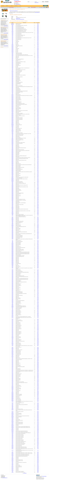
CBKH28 (12, 165)
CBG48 (12, 78)
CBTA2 (12, 391)
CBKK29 (12, 198)
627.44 (38, 173)
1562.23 (38, 33)
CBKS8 (12, 211)
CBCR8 (12, 54)
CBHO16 (12, 97)
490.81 (38, 166)
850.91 (38, 332)
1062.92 (38, 376)
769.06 (38, 112)
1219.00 (38, 26)
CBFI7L (12, 70)
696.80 (38, 111)
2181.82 (38, 353)
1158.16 (38, 359)
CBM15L (12, 218)
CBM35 (12, 233)
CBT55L (12, 353)
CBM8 (12, 241)
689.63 (38, 270)
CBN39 (12, 277)
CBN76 (12, 294)
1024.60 (38, 385)
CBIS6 (12, 135)
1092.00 (38, 48)
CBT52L (12, 350)
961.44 (38, 300)
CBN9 (12, 303)
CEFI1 (12, 471)
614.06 (38, 278)
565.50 (38, 247)
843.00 (38, 190)
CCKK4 (12, 404)
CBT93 (12, 383)
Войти (43, 1)
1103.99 (38, 219)
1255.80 (38, 80)
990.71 (38, 134)
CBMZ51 (12, 264)
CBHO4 (12, 112)
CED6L (12, 434)
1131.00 (38, 46)
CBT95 (12, 385)
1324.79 (38, 181)
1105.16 (38, 218)
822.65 (38, 257)
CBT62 (12, 360)
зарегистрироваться (37, 12)
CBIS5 (12, 134)
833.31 (38, 382)
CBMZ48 (12, 262)
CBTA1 (12, 390)
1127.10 (38, 418)
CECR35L (12, 426)
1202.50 (38, 78)
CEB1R (12, 406)
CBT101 (12, 316)
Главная (2, 5)
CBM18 (12, 220)
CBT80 (12, 374)
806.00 (38, 352)
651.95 (38, 150)
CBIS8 (12, 136)
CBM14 (12, 217)
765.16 (38, 214)
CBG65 (12, 86)
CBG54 (12, 80)
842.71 (38, 23)
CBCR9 (12, 55)
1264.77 (38, 399)
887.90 (38, 463)
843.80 (38, 118)
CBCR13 (12, 46)
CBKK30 (12, 199)
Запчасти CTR (15, 10)
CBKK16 (12, 189)
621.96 (38, 119)
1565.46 (38, 366)
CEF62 (12, 462)
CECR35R (12, 427)
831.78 (38, 351)
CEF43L (12, 454)
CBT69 (12, 366)
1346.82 (38, 470)
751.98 (38, 95)
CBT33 (12, 332)
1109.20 (38, 462)
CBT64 (12, 362)
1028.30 (38, 419)
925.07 (38, 361)
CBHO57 (12, 126)
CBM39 (12, 236)
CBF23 (12, 56)
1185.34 (38, 401)
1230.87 (38, 73)
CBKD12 (12, 140)
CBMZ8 (12, 265)
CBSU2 (12, 311)
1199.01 (38, 454)
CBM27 (12, 228)
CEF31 (12, 443)
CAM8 (12, 30)
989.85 (38, 72)
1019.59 (38, 302)
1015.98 (38, 339)
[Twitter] (44, 7)
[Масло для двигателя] (3, 16)
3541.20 (38, 404)
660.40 (38, 65)
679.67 (38, 279)
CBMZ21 (12, 246)
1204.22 (38, 128)
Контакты (16, 5)
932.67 (38, 390)
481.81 (38, 96)
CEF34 (12, 444)
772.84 (38, 140)
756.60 (38, 117)
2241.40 (38, 374)
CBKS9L (12, 212)
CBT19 (12, 324)
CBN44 (12, 278)
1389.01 (38, 30)
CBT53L (12, 352)
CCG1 (12, 403)
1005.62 (38, 197)
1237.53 (38, 443)
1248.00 (38, 391)
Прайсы (7, 5)
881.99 (38, 453)
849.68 (38, 444)
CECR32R (12, 425)
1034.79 (38, 55)
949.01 (38, 235)
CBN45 (12, 279)
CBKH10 (12, 149)
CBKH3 (12, 166)
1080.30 (38, 93)
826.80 (38, 89)
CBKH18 (12, 156)
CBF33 (12, 63)
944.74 (38, 191)
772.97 (38, 330)
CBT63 (12, 361)
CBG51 (12, 79)
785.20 (38, 164)
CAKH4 (12, 26)
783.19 (38, 321)
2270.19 (38, 39)
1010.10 (38, 412)
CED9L (12, 436)
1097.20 (38, 461)
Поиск (29, 7)
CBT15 (12, 322)
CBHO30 (12, 103)
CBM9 (12, 242)
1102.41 (38, 152)
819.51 (38, 234)
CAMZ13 (12, 31)
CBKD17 (12, 144)
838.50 (38, 40)
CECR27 (12, 420)
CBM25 (12, 227)
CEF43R (12, 455)
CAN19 (12, 32)
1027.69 (38, 57)
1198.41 (38, 455)
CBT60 (12, 358)
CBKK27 (12, 196)
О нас (20, 5)
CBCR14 (12, 47)
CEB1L (12, 405)
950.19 (38, 85)
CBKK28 (12, 197)
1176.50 (38, 126)
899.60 (38, 264)
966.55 (38, 109)
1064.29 (38, 258)
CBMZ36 (12, 254)
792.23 (38, 196)
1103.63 (38, 240)
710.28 (38, 125)
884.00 (38, 54)
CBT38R (12, 337)
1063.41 (38, 188)
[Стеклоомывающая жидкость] (3, 14)
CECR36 (12, 428)
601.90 (38, 165)
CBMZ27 (12, 250)
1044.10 (38, 62)
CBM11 (12, 214)
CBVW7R (12, 400)
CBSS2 (12, 310)
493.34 (38, 350)
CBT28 (12, 329)
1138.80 (38, 70)
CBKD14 (12, 142)
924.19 (38, 255)
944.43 (38, 167)
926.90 (38, 81)
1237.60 (38, 315)
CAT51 (12, 38)
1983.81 (38, 212)
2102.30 (38, 38)
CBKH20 (12, 158)
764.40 (38, 220)
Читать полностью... (6, 39)
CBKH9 (12, 183)
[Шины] (6, 16)
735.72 (38, 301)
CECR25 (12, 419)
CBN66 (12, 286)
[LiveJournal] (47, 7)
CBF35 (12, 65)
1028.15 (38, 87)
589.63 (38, 435)
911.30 (38, 47)
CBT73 (12, 368)
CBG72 (12, 89)
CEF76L (12, 469)
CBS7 (12, 308)
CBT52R (12, 351)
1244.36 (38, 262)
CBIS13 (12, 128)
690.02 (38, 322)
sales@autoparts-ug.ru (18, 4)
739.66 (38, 172)
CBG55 (12, 81)
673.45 (38, 295)
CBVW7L (12, 399)
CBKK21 (12, 191)
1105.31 (38, 246)
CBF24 (12, 57)
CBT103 (12, 317)
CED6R (12, 435)
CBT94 (12, 384)
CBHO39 (12, 111)
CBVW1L (12, 392)
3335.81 (38, 226)
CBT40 (12, 339)
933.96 (38, 317)
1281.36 (38, 225)
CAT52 (12, 39)
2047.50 (38, 442)
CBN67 (12, 287)
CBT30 (12, 331)
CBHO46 (12, 117)
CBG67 (12, 87)
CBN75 (12, 293)
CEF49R (12, 460)
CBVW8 (12, 401)
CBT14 (12, 321)
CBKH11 (12, 150)
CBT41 (12, 340)
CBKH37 (12, 172)
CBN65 (12, 285)
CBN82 (12, 301)
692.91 (38, 294)
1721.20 (38, 403)
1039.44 (38, 205)
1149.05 (38, 287)
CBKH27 (12, 164)
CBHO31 (12, 104)
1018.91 (38, 384)
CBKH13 (12, 152)
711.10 (38, 323)
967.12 (38, 433)
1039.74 (38, 156)
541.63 (38, 436)
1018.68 (38, 393)
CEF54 (12, 461)
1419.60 (38, 256)
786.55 (38, 233)
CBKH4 (12, 175)
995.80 (38, 42)
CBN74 (12, 292)
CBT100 (12, 315)
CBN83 (12, 302)
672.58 (38, 189)
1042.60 (38, 375)
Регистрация (46, 1)
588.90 (38, 471)
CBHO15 (12, 96)
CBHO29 (12, 102)
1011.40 (38, 417)
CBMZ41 (12, 256)
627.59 (38, 309)
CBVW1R (12, 393)
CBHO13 (12, 94)
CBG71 (12, 88)
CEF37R (12, 450)
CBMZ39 (12, 255)
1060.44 (38, 79)
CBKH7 (12, 182)
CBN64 (12, 284)
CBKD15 (12, 143)
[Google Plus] (48, 7)
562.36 (38, 175)
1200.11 (38, 64)
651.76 (38, 103)
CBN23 (12, 269)
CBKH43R (12, 180)
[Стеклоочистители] (6, 14)
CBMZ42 (12, 257)
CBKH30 (12, 167)
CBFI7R (12, 71)
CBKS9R (12, 213)
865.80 (38, 236)
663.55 (38, 307)
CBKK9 (12, 204)
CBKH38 (12, 173)
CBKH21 (12, 159)
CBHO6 (12, 127)
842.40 (38, 94)
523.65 (38, 311)
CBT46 (12, 345)
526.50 (38, 159)
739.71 (38, 97)
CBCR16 (12, 48)
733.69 (38, 101)
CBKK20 (12, 190)
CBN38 (12, 276)
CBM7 (12, 240)
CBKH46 (12, 181)
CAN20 (12, 33)
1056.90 (38, 254)
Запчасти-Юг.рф (6, 1)
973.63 (38, 316)
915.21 (38, 63)
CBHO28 (12, 101)
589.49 (38, 434)
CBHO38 (12, 110)
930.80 (38, 133)
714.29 (38, 24)
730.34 (38, 331)
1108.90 (38, 49)
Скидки (12, 5)
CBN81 (12, 300)
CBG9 (12, 93)
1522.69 (38, 25)
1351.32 (38, 469)
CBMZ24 (12, 248)
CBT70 (12, 367)
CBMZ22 (12, 247)
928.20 (38, 149)
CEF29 (12, 441)
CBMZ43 (12, 258)
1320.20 (38, 426)
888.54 (38, 141)
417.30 (38, 242)
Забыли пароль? (36, 2)
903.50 (38, 135)
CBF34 (12, 64)
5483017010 (12, 24)
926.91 (38, 174)
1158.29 (38, 360)
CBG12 (12, 72)
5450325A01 (12, 23)
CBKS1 (12, 205)
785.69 (38, 324)
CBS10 (12, 307)
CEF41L (12, 452)
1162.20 (38, 299)
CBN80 (12, 299)
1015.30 (38, 428)
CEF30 (12, 442)
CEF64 (12, 463)
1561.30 (38, 286)
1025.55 (38, 362)
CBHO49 (12, 119)
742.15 (38, 151)
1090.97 (38, 411)
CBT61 (12, 359)
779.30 (38, 143)
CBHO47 (12, 118)
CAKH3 (12, 25)
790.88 (38, 292)
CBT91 (12, 382)
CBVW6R (12, 398)
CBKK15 (12, 188)
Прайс (13, 10)
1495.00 (38, 405)
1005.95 (38, 398)
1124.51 (38, 248)
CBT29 (12, 330)
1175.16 (38, 34)
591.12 (38, 271)
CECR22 (12, 418)
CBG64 (12, 85)
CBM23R (12, 225)
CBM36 (12, 234)
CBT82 (12, 376)
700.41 (38, 144)
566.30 (38, 265)
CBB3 (12, 42)
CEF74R (12, 468)
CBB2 (12, 41)
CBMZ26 (12, 249)
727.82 (38, 263)
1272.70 (38, 400)
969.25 (38, 206)
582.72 (38, 104)
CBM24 (12, 226)
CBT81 (12, 375)
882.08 (38, 452)
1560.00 (38, 32)
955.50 (38, 56)
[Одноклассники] (45, 7)
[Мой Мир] (46, 7)
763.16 (38, 41)
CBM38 (12, 235)
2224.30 (38, 31)
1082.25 (38, 425)
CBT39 (12, 338)
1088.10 (38, 207)
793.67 (38, 228)
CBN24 (12, 270)
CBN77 (12, 295)
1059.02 (38, 338)
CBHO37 (12, 109)
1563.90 (38, 367)
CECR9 (12, 433)
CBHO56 (12, 125)
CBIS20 (12, 133)
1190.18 (38, 308)
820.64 (38, 120)
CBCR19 (12, 49)
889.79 (38, 345)
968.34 (38, 441)
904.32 (38, 250)
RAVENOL (45, 6)
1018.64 (38, 329)
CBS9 (12, 309)
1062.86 (38, 377)
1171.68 (38, 293)
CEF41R (12, 453)
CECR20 (12, 417)
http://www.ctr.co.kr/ (18, 18)
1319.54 (38, 427)
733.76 (38, 211)
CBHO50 (12, 120)
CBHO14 (12, 95)
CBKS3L (12, 207)
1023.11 (38, 368)
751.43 (38, 102)
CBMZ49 (12, 263)
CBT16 (12, 323)
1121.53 (38, 86)
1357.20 (38, 468)
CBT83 (12, 377)
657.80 (38, 276)
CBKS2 (12, 206)
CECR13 (12, 412)
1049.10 (38, 420)
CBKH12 (12, 151)
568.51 (38, 310)
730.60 (38, 450)
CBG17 (12, 73)
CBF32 (12, 62)
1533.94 (38, 204)
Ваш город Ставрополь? (16, 0)
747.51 (38, 158)
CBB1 (12, 40)
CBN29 (12, 271)
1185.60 (38, 88)
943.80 (38, 284)
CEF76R (12, 470)
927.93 (38, 142)
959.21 (38, 136)
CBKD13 (12, 141)
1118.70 (38, 369)
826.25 (38, 127)
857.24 (38, 183)
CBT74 (12, 369)
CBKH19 (12, 157)
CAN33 (12, 34)
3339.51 (38, 227)
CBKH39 (12, 174)
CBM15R (12, 219)
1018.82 (38, 392)
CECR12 (12, 411)
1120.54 (38, 383)
